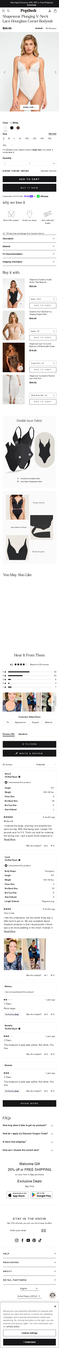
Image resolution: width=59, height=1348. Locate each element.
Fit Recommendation (12, 254)
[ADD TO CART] (24, 620)
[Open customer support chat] (52, 1295)
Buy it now (29, 188)
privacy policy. (13, 1326)
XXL (27, 138)
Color (10, 122)
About (7, 1271)
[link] (28, 10)
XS (12, 145)
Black (12, 128)
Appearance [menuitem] (20, 722)
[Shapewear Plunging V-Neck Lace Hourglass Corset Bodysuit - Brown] (10, 629)
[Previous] (4, 71)
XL (20, 138)
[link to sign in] (49, 11)
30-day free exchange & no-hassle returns (25, 233)
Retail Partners (15, 1280)
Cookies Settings (29, 1333)
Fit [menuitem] (8, 722)
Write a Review (37, 754)
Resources (11, 1262)
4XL (42, 138)
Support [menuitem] (35, 722)
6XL (5, 145)
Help (6, 1253)
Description (8, 238)
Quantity (7, 158)
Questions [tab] (23, 734)
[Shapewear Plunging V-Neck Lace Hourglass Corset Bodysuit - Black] (6, 629)
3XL (35, 138)
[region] (29, 702)
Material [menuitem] (48, 722)
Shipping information (12, 261)
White (5, 128)
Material (6, 246)
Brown (18, 128)
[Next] (54, 71)
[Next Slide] (53, 702)
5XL (50, 138)
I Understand (30, 1342)
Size (29, 133)
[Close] (55, 1306)
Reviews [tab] (9, 734)
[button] (45, 28)
